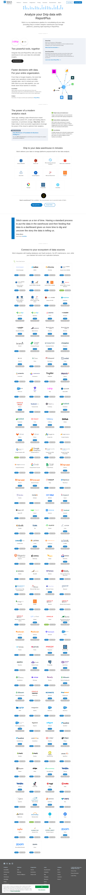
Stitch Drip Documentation (51, 47)
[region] (26, 888)
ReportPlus (37, 97)
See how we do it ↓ (17, 61)
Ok (41, 886)
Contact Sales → (50, 204)
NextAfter (24, 236)
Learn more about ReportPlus (52, 59)
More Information (41, 889)
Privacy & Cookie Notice (15, 891)
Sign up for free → (36, 204)
